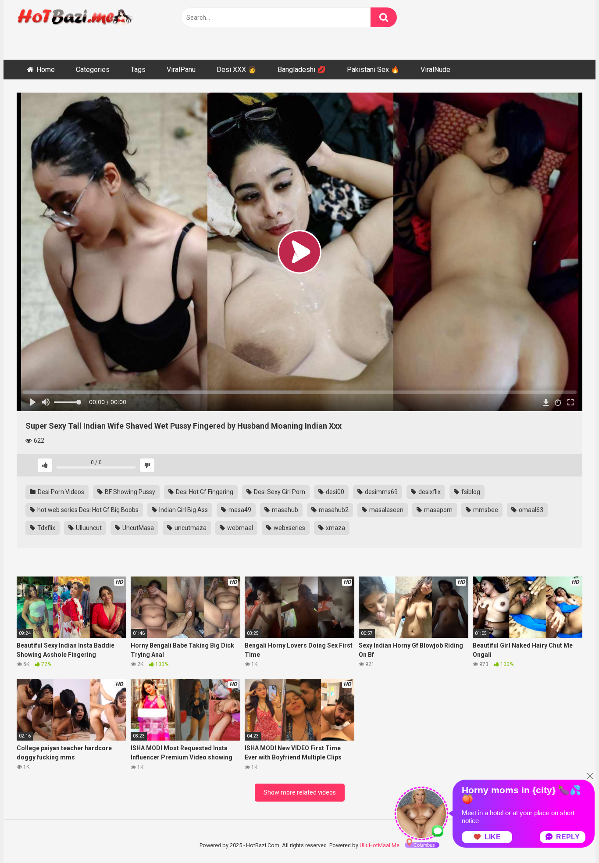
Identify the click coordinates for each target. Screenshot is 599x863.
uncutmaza (190, 527)
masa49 (239, 509)
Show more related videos (300, 792)
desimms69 (381, 491)
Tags (138, 69)
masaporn (438, 509)
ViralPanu (181, 69)
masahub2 (333, 509)
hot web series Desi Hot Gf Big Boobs (87, 509)
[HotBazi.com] (75, 27)
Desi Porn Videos (60, 491)
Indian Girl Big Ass (183, 509)
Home (45, 69)
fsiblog (470, 491)
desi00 (334, 491)
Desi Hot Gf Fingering (204, 491)
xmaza (334, 527)
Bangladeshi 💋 (302, 69)
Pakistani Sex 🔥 (373, 69)
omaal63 (530, 509)
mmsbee (485, 509)
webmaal (239, 527)
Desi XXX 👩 (237, 69)
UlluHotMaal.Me (379, 845)
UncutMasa (137, 527)
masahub (284, 509)
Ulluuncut (88, 527)
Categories (93, 69)
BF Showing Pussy (129, 491)
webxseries (288, 527)
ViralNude (435, 69)
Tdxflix (45, 527)
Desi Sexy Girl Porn (279, 491)
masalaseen (385, 509)
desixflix (429, 491)
